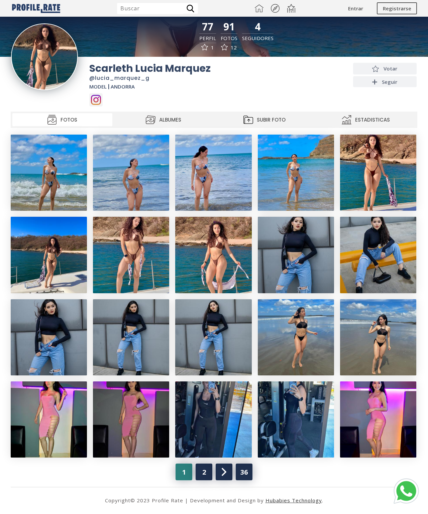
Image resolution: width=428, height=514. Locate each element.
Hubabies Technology (293, 500)
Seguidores (258, 38)
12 (233, 47)
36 (244, 472)
